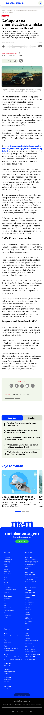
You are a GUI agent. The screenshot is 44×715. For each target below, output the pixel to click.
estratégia (26, 394)
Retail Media (28, 574)
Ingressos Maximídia (30, 654)
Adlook (27, 624)
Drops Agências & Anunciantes (30, 565)
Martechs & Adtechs (31, 582)
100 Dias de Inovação (31, 559)
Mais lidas (32, 418)
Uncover (27, 615)
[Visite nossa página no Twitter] (17, 712)
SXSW (5, 600)
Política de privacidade (31, 640)
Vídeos (6, 582)
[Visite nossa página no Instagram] (22, 712)
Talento (27, 568)
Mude (26, 617)
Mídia (5, 564)
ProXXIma (7, 571)
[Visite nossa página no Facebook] (13, 712)
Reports (6, 592)
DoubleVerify (28, 621)
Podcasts (6, 580)
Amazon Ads (28, 592)
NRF (5, 605)
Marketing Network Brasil (11, 648)
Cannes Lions (7, 598)
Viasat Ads (28, 610)
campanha (17, 394)
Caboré (6, 618)
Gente (5, 566)
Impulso (27, 597)
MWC (5, 603)
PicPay (27, 600)
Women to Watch (30, 649)
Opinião (6, 569)
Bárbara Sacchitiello (10, 53)
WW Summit (7, 608)
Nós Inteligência (29, 602)
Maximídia (7, 613)
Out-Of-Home (29, 579)
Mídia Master (7, 642)
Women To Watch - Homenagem (13, 659)
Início (3, 10)
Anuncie (27, 638)
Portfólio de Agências (10, 590)
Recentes (12, 418)
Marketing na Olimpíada (31, 562)
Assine (27, 633)
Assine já (22, 541)
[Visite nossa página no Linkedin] (26, 712)
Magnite (27, 612)
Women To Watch (9, 574)
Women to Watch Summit (11, 636)
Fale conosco (28, 643)
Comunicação (8, 559)
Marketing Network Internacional (9, 672)
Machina (27, 607)
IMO (26, 590)
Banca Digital (7, 587)
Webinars (6, 585)
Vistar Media (28, 605)
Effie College (7, 682)
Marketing (9, 10)
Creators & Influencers (31, 577)
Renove (27, 636)
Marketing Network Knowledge (12, 657)
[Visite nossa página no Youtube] (31, 712)
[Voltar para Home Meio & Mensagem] (17, 3)
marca (17, 398)
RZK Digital (28, 619)
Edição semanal (29, 647)
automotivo (9, 398)
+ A (8, 61)
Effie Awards (7, 615)
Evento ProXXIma (9, 610)
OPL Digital (28, 595)
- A (4, 61)
